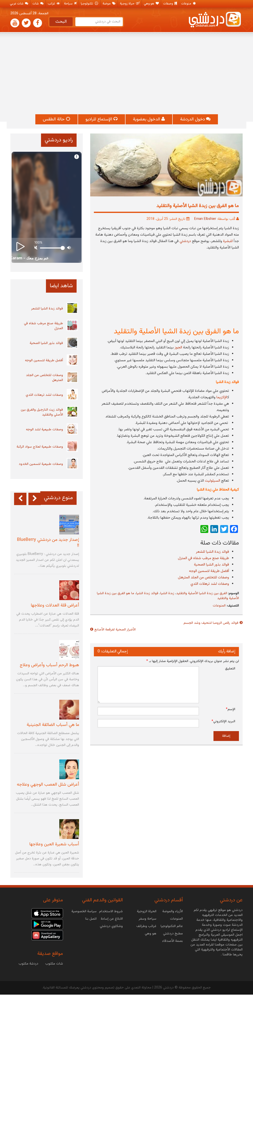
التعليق (230, 668)
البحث (61, 21)
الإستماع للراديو (99, 119)
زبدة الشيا (167, 593)
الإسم (230, 709)
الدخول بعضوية (147, 119)
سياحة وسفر (147, 919)
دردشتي (185, 241)
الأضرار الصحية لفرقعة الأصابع (115, 629)
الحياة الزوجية (146, 911)
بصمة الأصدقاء (172, 941)
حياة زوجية (127, 3)
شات (36, 3)
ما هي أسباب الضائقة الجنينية (53, 724)
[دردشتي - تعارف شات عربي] (47, 913)
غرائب (52, 3)
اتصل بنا (91, 919)
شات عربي (17, 3)
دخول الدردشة (193, 119)
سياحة (68, 3)
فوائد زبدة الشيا (147, 593)
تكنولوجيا (87, 3)
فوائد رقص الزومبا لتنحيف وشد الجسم (211, 623)
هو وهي (149, 3)
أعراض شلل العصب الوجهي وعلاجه (48, 784)
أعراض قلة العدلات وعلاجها (55, 605)
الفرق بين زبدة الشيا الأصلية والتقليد (201, 593)
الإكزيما (221, 397)
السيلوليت (212, 481)
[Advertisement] (126, 73)
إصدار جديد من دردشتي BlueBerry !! (48, 542)
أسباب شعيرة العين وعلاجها (54, 844)
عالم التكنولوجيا (172, 926)
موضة (107, 3)
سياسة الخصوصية (84, 911)
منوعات (186, 3)
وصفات (168, 3)
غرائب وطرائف (146, 926)
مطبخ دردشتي (173, 933)
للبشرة (228, 241)
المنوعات (219, 605)
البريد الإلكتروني (223, 721)
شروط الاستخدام (111, 911)
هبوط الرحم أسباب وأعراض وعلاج (49, 665)
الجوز (178, 347)
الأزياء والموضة (172, 911)
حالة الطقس (54, 119)
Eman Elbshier (205, 219)
